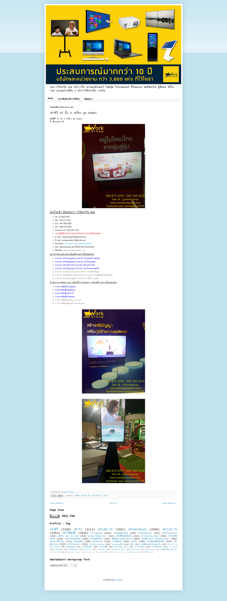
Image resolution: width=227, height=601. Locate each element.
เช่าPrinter (73, 544)
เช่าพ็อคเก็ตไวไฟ (144, 552)
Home (50, 98)
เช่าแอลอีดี (103, 547)
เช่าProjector (169, 533)
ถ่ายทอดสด (70, 547)
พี (113, 552)
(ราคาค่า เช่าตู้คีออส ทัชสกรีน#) (99, 275)
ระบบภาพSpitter (97, 536)
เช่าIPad (101, 550)
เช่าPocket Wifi (118, 550)
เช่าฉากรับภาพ (57, 541)
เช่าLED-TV (96, 496)
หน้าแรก (113, 503)
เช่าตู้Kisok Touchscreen (155, 539)
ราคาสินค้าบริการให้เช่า (69, 99)
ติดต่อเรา (88, 99)
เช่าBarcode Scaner (73, 552)
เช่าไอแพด (59, 550)
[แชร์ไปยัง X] (57, 495)
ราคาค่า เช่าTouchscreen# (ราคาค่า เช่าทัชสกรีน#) (77, 272)
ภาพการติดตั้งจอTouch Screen (68, 300)
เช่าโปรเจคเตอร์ (72, 539)
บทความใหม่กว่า (57, 503)
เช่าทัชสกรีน (96, 539)
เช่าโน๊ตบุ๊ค (69, 533)
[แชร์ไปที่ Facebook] (59, 495)
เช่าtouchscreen (150, 536)
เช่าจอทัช (78, 541)
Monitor (88, 550)
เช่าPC (134, 541)
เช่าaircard (150, 550)
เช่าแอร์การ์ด (104, 552)
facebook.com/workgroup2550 (78, 243)
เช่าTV (105, 496)
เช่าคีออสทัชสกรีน (155, 541)
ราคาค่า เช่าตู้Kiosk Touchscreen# (70, 275)
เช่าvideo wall (121, 547)
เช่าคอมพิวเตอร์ (120, 533)
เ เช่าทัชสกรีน (129, 552)
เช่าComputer (145, 533)
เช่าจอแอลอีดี (117, 544)
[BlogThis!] (54, 495)
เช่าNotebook (137, 529)
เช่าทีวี (76, 496)
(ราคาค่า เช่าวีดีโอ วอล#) (87, 278)
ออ (119, 552)
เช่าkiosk (97, 541)
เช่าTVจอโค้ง (140, 547)
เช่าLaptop (96, 533)
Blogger (119, 580)
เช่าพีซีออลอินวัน (124, 536)
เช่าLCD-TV (85, 496)
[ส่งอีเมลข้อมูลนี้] (52, 495)
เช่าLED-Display (96, 544)
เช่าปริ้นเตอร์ (87, 547)
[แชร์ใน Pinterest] (62, 495)
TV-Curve (173, 547)
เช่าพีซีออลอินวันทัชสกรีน (150, 544)
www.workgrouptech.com (74, 250)
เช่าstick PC (90, 552)
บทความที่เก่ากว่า (170, 503)
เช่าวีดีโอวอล (156, 547)
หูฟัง (132, 544)
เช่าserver (135, 550)
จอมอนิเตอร (73, 550)
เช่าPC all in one (68, 536)
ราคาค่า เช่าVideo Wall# (65, 278)
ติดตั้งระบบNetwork (122, 539)
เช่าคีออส (116, 541)
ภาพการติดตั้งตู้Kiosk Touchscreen (70, 303)
